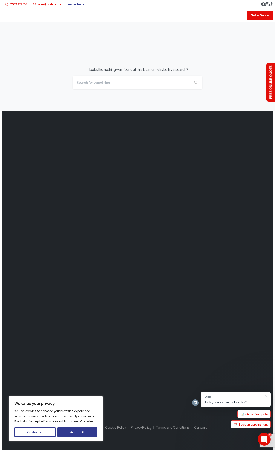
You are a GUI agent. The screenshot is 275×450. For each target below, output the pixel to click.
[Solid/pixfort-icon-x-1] (137, 422)
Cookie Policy (116, 427)
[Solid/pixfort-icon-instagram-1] (148, 422)
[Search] (196, 82)
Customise (35, 432)
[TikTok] (271, 4)
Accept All (77, 432)
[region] (56, 418)
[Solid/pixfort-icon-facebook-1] (127, 422)
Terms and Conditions (173, 427)
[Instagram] (267, 4)
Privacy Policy (141, 427)
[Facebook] (263, 4)
